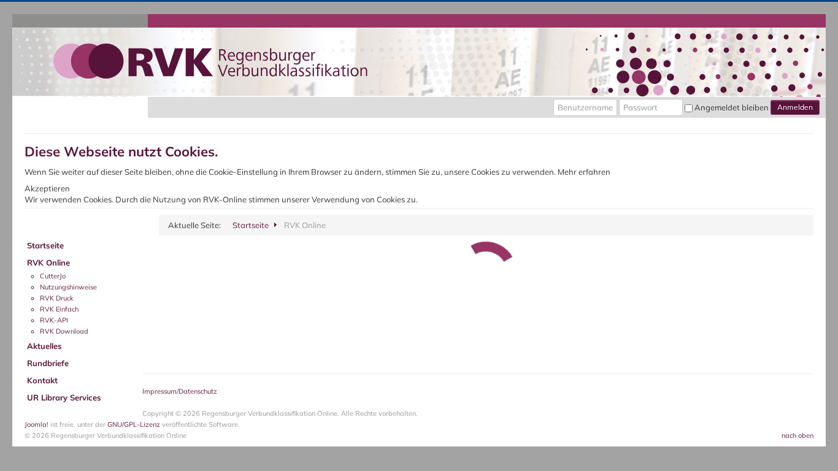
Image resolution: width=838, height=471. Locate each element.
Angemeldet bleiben (731, 107)
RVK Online (48, 262)
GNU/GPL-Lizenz (133, 424)
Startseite (45, 245)
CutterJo (53, 276)
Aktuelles (44, 346)
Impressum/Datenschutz (179, 391)
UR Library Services (64, 397)
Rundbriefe (48, 363)
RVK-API (54, 320)
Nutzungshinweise (68, 287)
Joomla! (36, 424)
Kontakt (42, 380)
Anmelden (795, 107)
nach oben (797, 435)
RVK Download (64, 331)
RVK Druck (57, 298)
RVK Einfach (59, 309)
